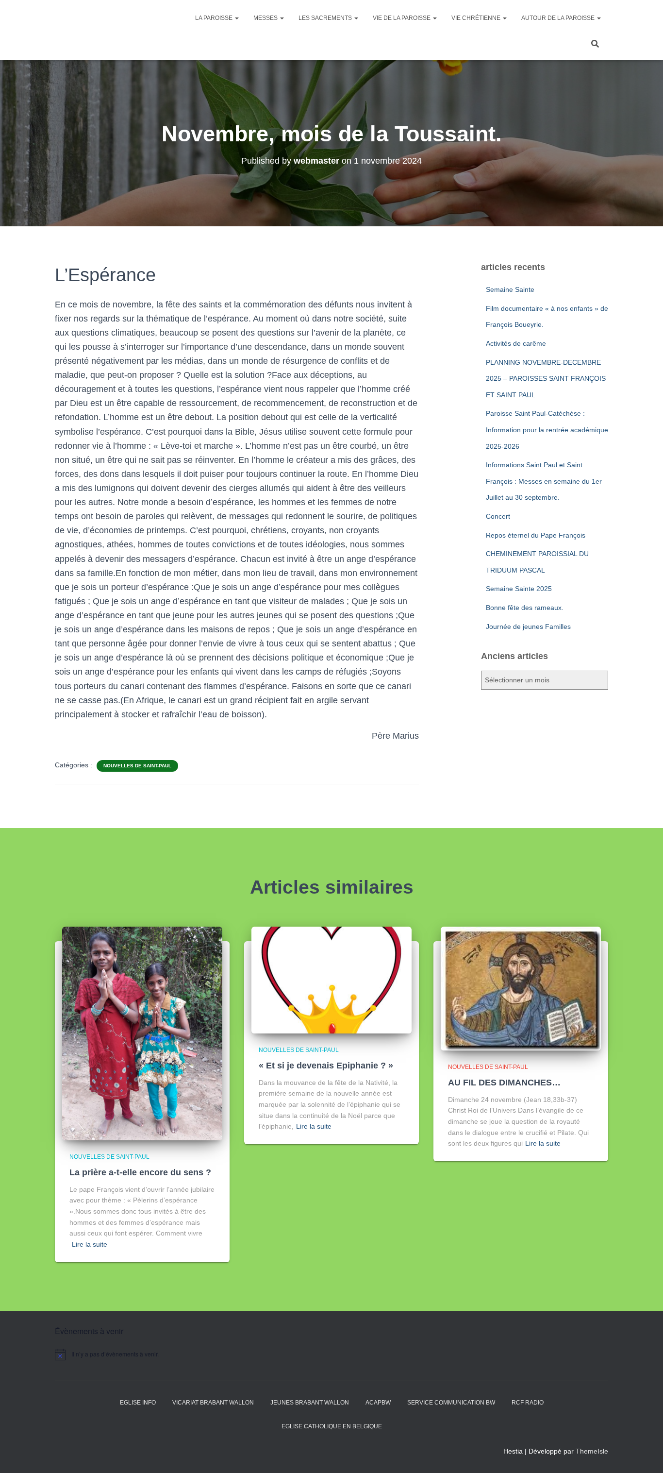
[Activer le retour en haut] (643, 1453)
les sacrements (325, 18)
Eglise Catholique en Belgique (332, 1426)
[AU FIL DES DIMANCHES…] (521, 988)
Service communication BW (451, 1402)
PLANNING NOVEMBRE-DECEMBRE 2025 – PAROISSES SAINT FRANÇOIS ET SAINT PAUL (546, 378)
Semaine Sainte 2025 (519, 589)
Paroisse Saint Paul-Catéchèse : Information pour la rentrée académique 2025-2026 (547, 429)
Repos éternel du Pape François (535, 535)
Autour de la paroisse (558, 18)
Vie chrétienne (476, 18)
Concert (498, 516)
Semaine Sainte (510, 289)
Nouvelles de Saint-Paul (137, 765)
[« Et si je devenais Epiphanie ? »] (331, 979)
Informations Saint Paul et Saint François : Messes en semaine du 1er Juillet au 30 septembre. (544, 481)
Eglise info (138, 1402)
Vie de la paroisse (402, 18)
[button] (236, 18)
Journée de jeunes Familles (528, 626)
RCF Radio (528, 1402)
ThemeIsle (592, 1451)
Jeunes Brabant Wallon (309, 1402)
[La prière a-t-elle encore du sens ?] (142, 1033)
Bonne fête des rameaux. (525, 607)
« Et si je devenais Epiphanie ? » (326, 1065)
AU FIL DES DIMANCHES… (504, 1082)
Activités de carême (516, 343)
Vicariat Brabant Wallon (213, 1402)
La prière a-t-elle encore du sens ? (140, 1172)
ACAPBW (378, 1402)
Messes (266, 18)
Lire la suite (89, 1244)
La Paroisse (214, 18)
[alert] (137, 1354)
